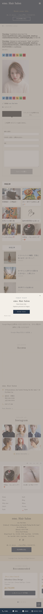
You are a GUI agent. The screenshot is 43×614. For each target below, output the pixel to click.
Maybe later (7, 315)
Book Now (21, 311)
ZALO (26, 611)
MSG (16, 611)
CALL (6, 611)
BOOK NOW (38, 611)
